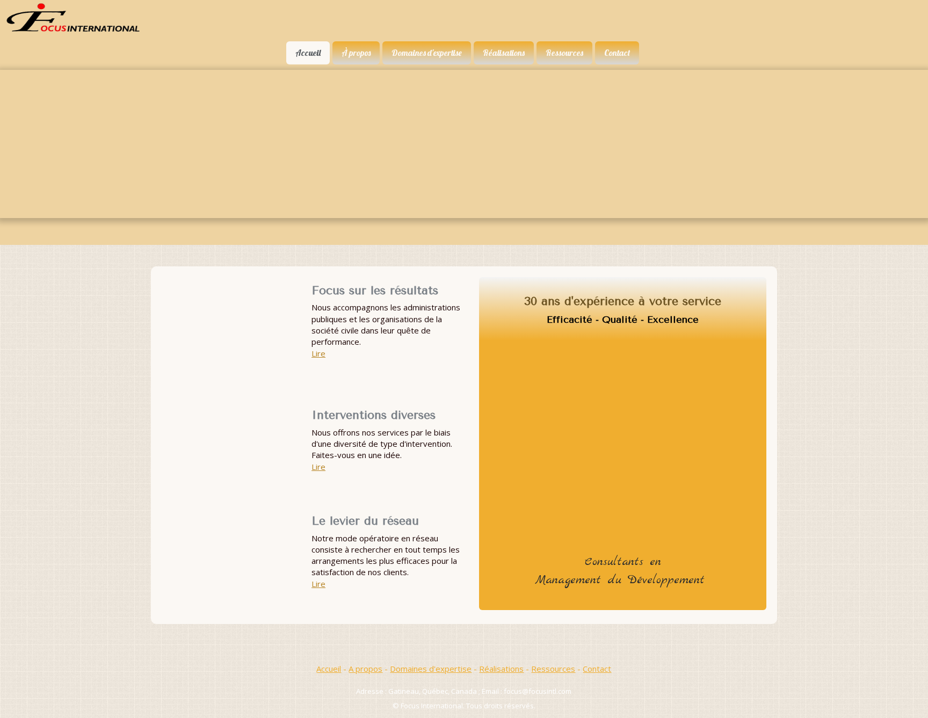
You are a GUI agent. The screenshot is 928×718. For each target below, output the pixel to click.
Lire (318, 353)
